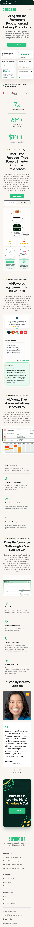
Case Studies (7, 882)
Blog (4, 896)
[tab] (10, 203)
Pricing (5, 886)
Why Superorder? (9, 878)
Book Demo (17, 45)
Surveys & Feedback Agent (12, 857)
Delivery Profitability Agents (12, 864)
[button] (14, 771)
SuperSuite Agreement (10, 923)
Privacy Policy (8, 919)
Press (5, 900)
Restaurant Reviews (9, 903)
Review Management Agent (12, 861)
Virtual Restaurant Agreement (13, 915)
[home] (9, 9)
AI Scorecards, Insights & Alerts (13, 868)
